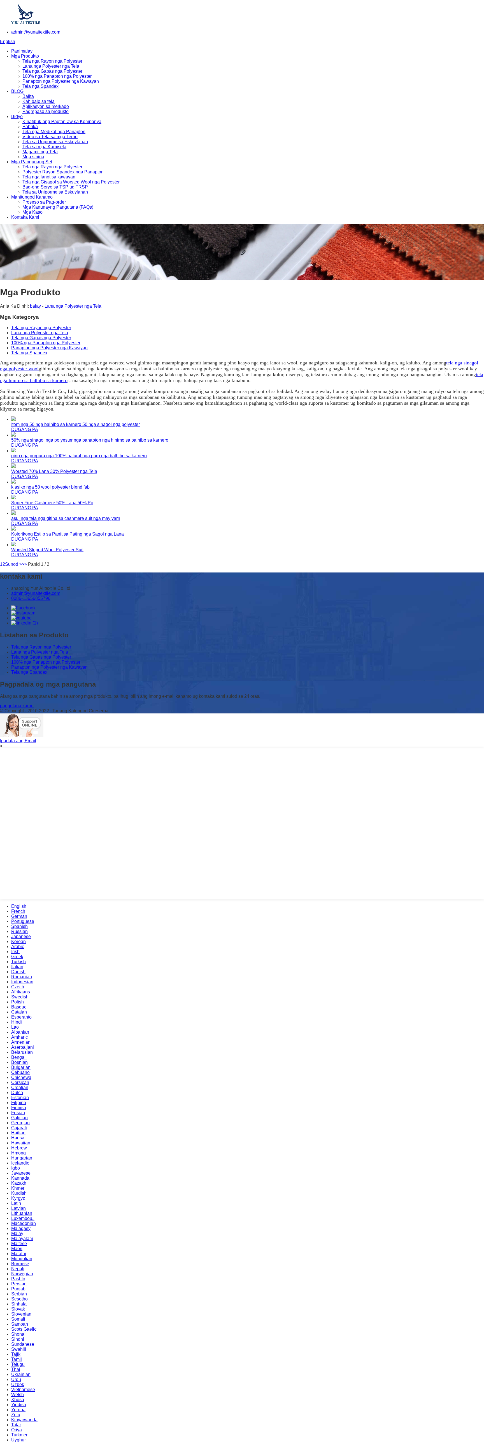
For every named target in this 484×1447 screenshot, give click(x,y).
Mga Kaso (32, 212)
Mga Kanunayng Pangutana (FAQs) (57, 207)
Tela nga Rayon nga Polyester (52, 61)
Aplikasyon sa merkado (45, 106)
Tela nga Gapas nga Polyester (52, 71)
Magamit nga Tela (40, 151)
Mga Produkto (25, 56)
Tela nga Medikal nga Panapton (53, 131)
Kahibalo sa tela (38, 101)
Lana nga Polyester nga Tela (50, 66)
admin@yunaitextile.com (35, 32)
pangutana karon (17, 705)
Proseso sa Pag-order (44, 202)
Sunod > (13, 564)
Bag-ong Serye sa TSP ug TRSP (55, 187)
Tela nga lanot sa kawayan (48, 177)
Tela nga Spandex (40, 86)
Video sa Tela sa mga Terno (50, 136)
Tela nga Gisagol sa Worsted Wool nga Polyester (71, 182)
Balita (28, 96)
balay (35, 306)
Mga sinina (33, 156)
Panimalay (21, 51)
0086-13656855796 (30, 598)
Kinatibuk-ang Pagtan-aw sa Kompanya (61, 121)
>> (24, 564)
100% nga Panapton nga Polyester (57, 76)
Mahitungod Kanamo (32, 197)
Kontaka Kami (25, 217)
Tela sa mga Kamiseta (44, 146)
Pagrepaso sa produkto (45, 111)
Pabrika (30, 126)
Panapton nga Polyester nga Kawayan (60, 81)
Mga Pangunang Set (31, 161)
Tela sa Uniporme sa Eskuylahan (55, 141)
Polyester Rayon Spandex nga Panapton (63, 171)
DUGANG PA (24, 429)
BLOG (17, 91)
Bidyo (17, 116)
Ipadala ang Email (18, 740)
